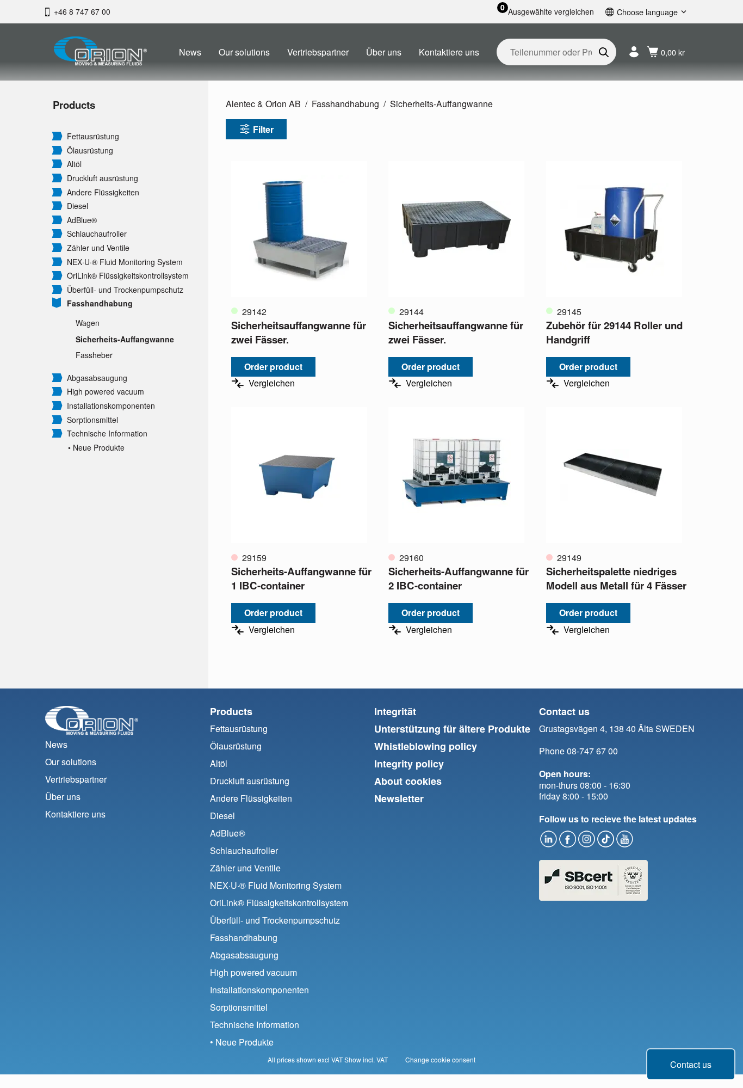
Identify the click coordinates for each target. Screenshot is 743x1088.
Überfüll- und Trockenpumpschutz (125, 290)
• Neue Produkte (96, 447)
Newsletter (399, 798)
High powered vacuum (105, 391)
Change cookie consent (440, 1059)
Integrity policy (409, 764)
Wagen (88, 323)
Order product (273, 366)
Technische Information (107, 433)
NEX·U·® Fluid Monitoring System (125, 262)
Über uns (383, 52)
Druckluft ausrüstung (102, 178)
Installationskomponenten (111, 406)
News (190, 52)
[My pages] (634, 52)
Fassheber (94, 355)
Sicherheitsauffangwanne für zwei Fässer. (298, 332)
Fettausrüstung (93, 136)
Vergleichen (272, 383)
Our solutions (244, 52)
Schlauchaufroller (97, 234)
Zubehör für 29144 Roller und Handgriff (614, 332)
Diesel (77, 206)
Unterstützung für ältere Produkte (452, 729)
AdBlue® (82, 220)
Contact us (690, 1064)
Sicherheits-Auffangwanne (125, 339)
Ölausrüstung (90, 150)
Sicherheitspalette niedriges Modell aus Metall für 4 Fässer (616, 578)
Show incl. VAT (366, 1059)
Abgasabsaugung (97, 378)
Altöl (74, 164)
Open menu (57, 135)
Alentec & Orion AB (263, 103)
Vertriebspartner (318, 52)
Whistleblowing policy (425, 746)
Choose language (647, 11)
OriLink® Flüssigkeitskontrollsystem (128, 276)
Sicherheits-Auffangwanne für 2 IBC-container (458, 578)
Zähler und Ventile (98, 248)
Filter (263, 129)
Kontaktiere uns (449, 52)
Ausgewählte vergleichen (551, 12)
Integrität (395, 711)
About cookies (408, 781)
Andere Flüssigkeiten (103, 192)
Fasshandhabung (100, 303)
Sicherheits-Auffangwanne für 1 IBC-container (301, 578)
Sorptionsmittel (92, 420)
